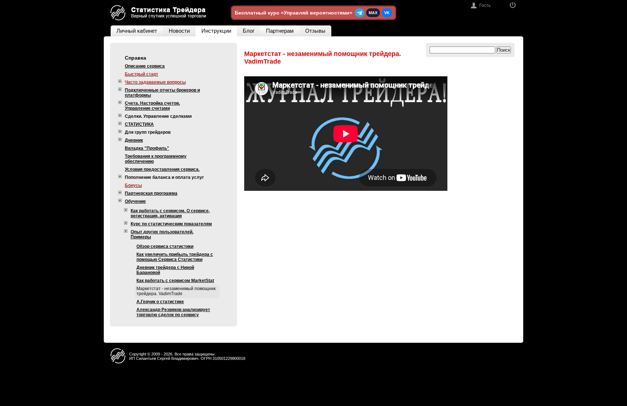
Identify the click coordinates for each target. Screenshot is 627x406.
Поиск (503, 50)
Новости (179, 31)
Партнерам (280, 31)
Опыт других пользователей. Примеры (162, 234)
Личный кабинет (136, 31)
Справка (135, 58)
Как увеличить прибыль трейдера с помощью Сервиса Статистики (174, 257)
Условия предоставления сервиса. (162, 169)
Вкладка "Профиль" (147, 148)
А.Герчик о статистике (160, 301)
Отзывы (315, 31)
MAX (373, 13)
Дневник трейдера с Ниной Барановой (165, 270)
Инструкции (216, 31)
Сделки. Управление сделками (158, 116)
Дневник (134, 140)
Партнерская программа (151, 193)
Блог (248, 31)
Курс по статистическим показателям (171, 223)
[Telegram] (359, 12)
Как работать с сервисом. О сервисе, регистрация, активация (170, 213)
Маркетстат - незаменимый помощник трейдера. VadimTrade (176, 291)
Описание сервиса (145, 66)
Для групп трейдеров (148, 132)
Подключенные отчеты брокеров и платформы (162, 93)
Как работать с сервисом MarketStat (175, 280)
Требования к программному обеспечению (156, 159)
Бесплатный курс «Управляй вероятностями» (293, 13)
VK (387, 13)
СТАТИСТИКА (139, 124)
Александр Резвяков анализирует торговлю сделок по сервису (173, 312)
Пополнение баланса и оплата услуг (164, 177)
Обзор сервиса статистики (164, 246)
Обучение (135, 201)
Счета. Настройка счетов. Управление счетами (152, 106)
